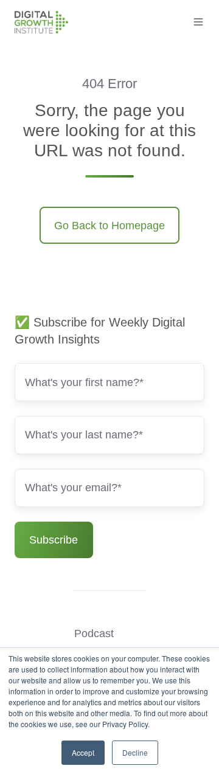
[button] (198, 22)
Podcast (94, 633)
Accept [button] (83, 752)
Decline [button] (135, 752)
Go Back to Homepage (109, 225)
